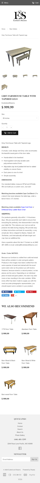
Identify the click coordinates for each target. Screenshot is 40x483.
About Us (20, 432)
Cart (36, 3)
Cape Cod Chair (26, 207)
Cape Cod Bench (29, 193)
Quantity (4, 123)
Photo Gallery (20, 435)
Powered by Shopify (29, 470)
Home (3, 29)
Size (3, 114)
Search (20, 429)
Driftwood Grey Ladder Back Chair (14, 209)
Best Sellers (13, 29)
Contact (20, 426)
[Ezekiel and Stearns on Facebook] (20, 449)
